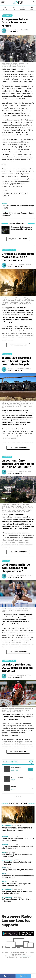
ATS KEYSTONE (14, 31)
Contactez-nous (26, 956)
